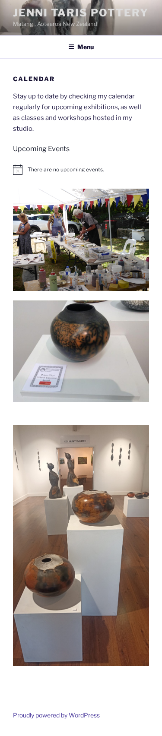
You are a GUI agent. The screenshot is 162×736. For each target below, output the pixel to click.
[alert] (81, 169)
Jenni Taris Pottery (80, 12)
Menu (85, 47)
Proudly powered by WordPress (56, 715)
